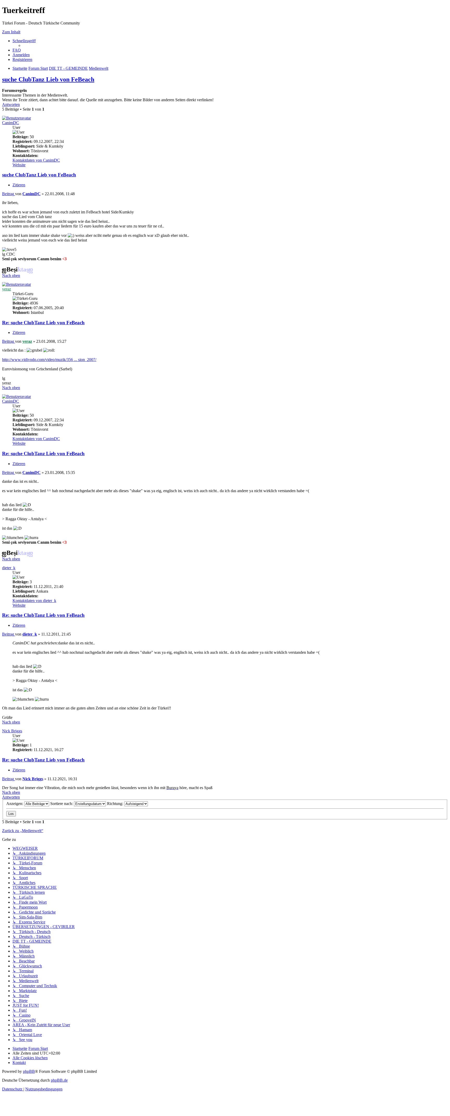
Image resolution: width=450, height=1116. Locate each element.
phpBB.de (59, 1080)
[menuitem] (16, 50)
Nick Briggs (12, 731)
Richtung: (115, 803)
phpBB (29, 1071)
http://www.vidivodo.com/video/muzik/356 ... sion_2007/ (49, 359)
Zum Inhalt (11, 32)
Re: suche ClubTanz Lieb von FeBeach (43, 322)
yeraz (6, 289)
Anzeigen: (15, 803)
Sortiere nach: (62, 803)
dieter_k (8, 568)
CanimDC (10, 123)
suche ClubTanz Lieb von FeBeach (48, 79)
